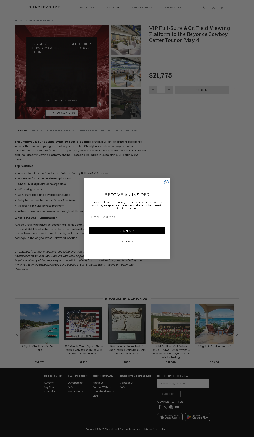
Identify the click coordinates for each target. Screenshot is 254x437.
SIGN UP (127, 230)
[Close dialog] (166, 182)
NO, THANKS (127, 241)
